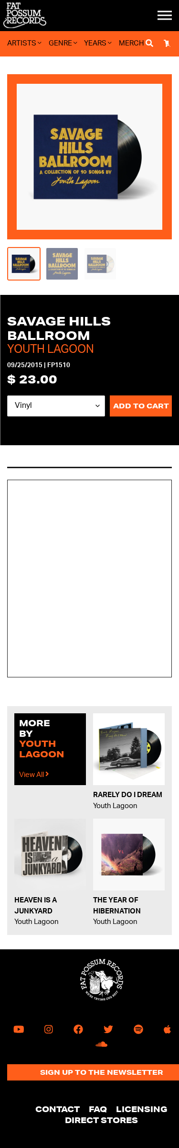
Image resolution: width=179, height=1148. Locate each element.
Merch (131, 43)
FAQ (98, 1109)
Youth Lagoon (50, 349)
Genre (61, 43)
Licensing (142, 1109)
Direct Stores (101, 1120)
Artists (22, 43)
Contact (57, 1109)
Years (96, 43)
